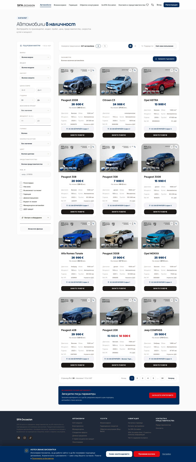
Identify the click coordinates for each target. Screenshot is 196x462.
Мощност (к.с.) (26, 116)
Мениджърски (78, 429)
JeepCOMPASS (153, 330)
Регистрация (171, 5)
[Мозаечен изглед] (130, 46)
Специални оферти (79, 432)
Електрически (77, 426)
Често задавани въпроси (138, 438)
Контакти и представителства (132, 5)
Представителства (163, 425)
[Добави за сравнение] (93, 70)
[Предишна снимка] (62, 81)
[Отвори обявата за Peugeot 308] (77, 158)
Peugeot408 (68, 330)
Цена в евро (25, 86)
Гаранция (73, 5)
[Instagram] (24, 438)
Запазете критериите (162, 395)
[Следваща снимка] (93, 81)
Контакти (159, 428)
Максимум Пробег (28, 106)
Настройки (166, 454)
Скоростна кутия (28, 139)
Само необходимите (119, 454)
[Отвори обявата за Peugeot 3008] (160, 158)
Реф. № (23, 170)
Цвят (22, 149)
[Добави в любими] (89, 70)
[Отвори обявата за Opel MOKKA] (160, 234)
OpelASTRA (151, 100)
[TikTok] (30, 438)
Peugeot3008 (152, 176)
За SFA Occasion (108, 5)
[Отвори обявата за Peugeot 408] (77, 311)
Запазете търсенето (166, 59)
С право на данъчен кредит (83, 439)
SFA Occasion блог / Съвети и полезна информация (139, 433)
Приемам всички (146, 454)
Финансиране (60, 5)
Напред (171, 378)
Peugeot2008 (69, 100)
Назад (123, 378)
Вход (159, 5)
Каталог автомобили (136, 426)
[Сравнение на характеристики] (152, 5)
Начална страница (135, 423)
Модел (23, 63)
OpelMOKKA (151, 253)
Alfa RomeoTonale (72, 253)
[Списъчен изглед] (135, 46)
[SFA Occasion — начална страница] (28, 4)
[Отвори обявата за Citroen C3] (119, 81)
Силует (23, 73)
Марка (22, 52)
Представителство (28, 159)
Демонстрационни (79, 436)
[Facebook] (19, 438)
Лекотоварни (77, 442)
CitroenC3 (109, 100)
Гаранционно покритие (109, 426)
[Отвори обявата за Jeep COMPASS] (160, 311)
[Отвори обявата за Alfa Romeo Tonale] (77, 234)
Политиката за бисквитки (43, 458)
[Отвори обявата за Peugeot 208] (119, 311)
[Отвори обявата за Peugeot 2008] (77, 81)
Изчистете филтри (35, 229)
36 (162, 378)
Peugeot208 (110, 330)
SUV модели (77, 423)
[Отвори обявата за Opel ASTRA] (160, 81)
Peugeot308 (68, 176)
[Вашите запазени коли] (147, 5)
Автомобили (45, 5)
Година (23, 95)
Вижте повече (77, 135)
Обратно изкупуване (89, 5)
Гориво (23, 128)
